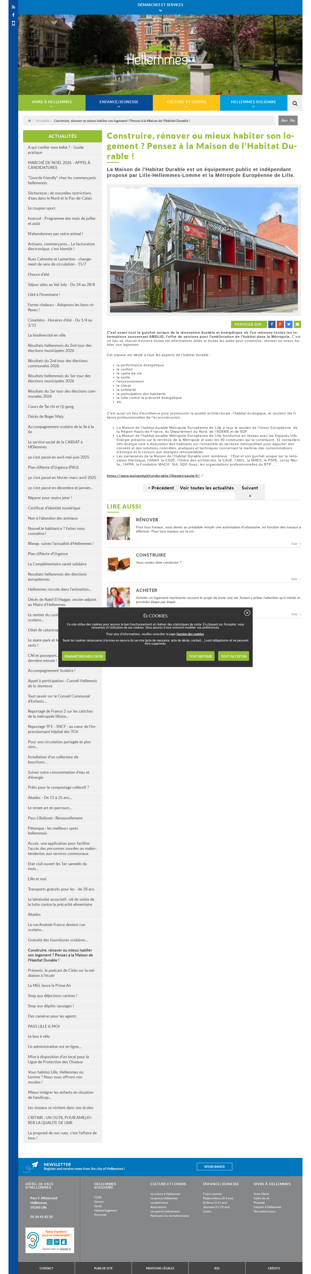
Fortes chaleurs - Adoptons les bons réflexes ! (61, 307)
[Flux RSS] (13, 7)
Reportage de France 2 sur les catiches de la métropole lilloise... (60, 713)
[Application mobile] (13, 23)
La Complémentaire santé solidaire (57, 564)
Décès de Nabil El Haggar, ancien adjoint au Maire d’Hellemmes (62, 602)
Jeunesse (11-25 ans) (216, 1207)
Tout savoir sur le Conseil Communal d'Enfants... (59, 698)
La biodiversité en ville (47, 335)
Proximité (100, 1215)
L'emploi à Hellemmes (267, 1207)
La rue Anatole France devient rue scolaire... (56, 927)
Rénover (147, 520)
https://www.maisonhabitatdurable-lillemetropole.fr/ (153, 476)
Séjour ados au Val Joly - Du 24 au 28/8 (61, 284)
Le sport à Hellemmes (164, 1198)
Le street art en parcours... (50, 807)
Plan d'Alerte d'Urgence (48, 553)
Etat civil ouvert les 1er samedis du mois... (57, 866)
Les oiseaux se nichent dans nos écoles (60, 1107)
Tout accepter (233, 656)
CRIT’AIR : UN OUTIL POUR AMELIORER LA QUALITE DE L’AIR (60, 1120)
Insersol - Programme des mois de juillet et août (61, 221)
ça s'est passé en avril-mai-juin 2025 (58, 457)
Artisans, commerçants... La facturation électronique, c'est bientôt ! (61, 246)
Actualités (42, 120)
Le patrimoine (159, 1202)
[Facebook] (13, 15)
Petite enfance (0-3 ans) (218, 1198)
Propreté (259, 1202)
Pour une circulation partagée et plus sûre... (59, 744)
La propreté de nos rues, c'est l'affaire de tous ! (62, 1135)
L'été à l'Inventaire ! (44, 294)
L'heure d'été (38, 274)
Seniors (99, 1201)
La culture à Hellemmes (165, 1194)
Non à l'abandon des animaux (53, 518)
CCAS (98, 1197)
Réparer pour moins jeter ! (50, 497)
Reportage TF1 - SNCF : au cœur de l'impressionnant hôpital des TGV (62, 729)
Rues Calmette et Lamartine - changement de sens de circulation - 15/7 (60, 261)
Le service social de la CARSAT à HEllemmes (55, 444)
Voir (294, 543)
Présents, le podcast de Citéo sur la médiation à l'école (61, 973)
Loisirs (207, 1211)
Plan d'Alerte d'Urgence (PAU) (53, 467)
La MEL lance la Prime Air (49, 985)
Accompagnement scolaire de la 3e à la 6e (61, 429)
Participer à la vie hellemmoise (169, 1216)
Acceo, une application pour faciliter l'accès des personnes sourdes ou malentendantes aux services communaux (62, 848)
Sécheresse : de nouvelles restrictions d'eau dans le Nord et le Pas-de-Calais (60, 195)
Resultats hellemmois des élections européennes (57, 576)
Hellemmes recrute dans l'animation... (60, 589)
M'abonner (214, 1166)
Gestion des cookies (190, 634)
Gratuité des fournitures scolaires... (58, 940)
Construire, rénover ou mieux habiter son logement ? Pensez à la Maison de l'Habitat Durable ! (60, 955)
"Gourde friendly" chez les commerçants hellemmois (62, 180)
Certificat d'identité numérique (54, 508)
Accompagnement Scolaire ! (51, 670)
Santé (98, 1206)
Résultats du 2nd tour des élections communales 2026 (58, 363)
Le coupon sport (41, 208)
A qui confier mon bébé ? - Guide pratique (56, 150)
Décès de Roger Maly (46, 416)
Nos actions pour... (266, 1211)
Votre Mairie (261, 1194)
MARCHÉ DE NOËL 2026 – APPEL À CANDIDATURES (59, 165)
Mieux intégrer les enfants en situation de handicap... (61, 1095)
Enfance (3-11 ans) (215, 1202)
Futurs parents (212, 1194)
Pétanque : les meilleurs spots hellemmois (53, 830)
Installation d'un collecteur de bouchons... (53, 759)
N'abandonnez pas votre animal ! (55, 233)
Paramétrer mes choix (84, 656)
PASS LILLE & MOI (44, 1026)
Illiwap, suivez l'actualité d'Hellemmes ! (61, 543)
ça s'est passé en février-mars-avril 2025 (62, 477)
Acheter (146, 590)
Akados (34, 914)
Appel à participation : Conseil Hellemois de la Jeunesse (62, 683)
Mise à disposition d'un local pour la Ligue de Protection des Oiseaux (58, 1059)
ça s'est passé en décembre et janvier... (60, 487)
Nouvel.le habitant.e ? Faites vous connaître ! (56, 531)
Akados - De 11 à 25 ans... (50, 797)
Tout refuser (200, 656)
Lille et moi (37, 878)
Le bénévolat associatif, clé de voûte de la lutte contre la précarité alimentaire (61, 902)
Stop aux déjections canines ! (52, 995)
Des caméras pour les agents (52, 1016)
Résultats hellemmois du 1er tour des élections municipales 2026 (59, 378)
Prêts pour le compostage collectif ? (58, 787)
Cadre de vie (261, 1198)
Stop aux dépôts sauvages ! (51, 1005)
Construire (151, 555)
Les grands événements (165, 1211)
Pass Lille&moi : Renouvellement (55, 818)
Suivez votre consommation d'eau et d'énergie (58, 775)
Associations (158, 1207)
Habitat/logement (105, 1210)
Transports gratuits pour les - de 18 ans (61, 889)
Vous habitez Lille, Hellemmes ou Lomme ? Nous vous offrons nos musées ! (56, 1077)
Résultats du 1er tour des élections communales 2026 (62, 393)
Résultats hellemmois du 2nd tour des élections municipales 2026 (60, 348)
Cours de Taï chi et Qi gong (51, 406)
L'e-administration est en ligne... (54, 1046)
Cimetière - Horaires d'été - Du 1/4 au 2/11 (60, 322)
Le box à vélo (39, 1036)
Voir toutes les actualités (207, 488)
